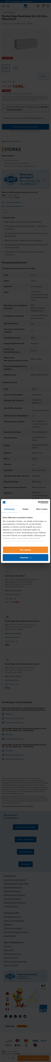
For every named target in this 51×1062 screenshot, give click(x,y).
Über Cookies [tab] (42, 509)
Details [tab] (25, 509)
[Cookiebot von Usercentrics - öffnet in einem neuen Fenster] (38, 502)
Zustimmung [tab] (9, 509)
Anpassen (24, 558)
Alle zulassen (25, 550)
